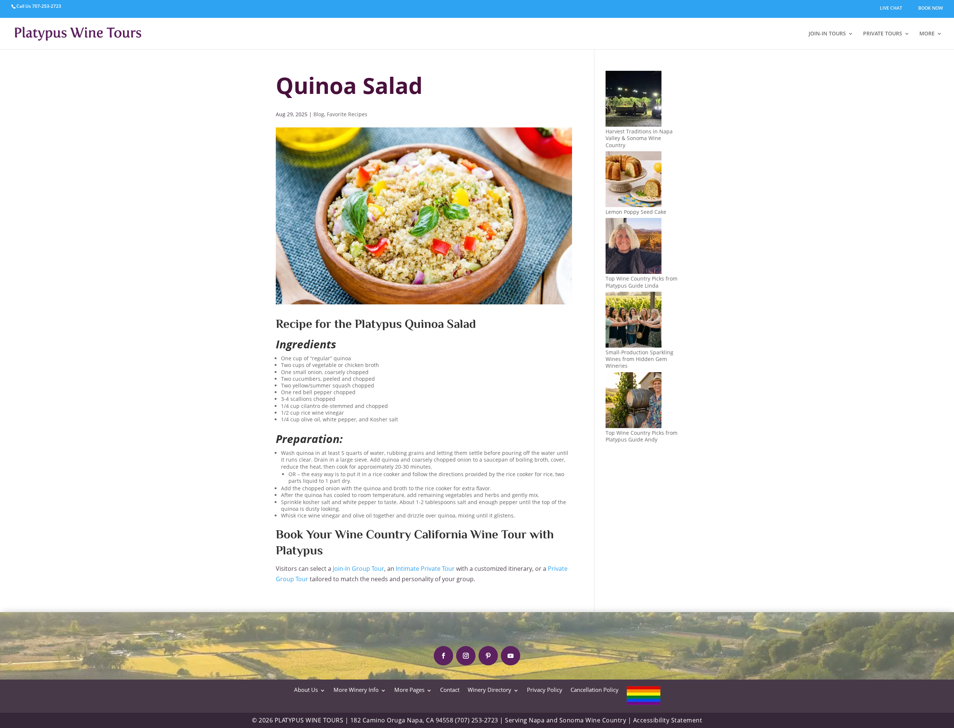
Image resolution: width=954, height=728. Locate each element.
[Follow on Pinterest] (488, 655)
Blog (318, 114)
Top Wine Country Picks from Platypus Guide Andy (641, 436)
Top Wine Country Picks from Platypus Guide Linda (641, 282)
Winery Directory (489, 689)
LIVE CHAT (891, 8)
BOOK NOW (930, 8)
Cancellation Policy (595, 689)
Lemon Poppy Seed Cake (636, 211)
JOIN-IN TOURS (827, 33)
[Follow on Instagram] (466, 655)
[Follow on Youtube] (510, 655)
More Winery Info (356, 689)
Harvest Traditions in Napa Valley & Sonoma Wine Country (639, 138)
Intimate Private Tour (425, 568)
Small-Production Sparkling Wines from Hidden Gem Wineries (639, 359)
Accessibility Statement (667, 720)
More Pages (409, 689)
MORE (927, 33)
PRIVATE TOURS (882, 33)
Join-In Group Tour (358, 568)
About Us (306, 689)
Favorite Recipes (347, 114)
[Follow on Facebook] (443, 655)
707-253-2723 (46, 6)
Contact (449, 689)
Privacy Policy (544, 689)
